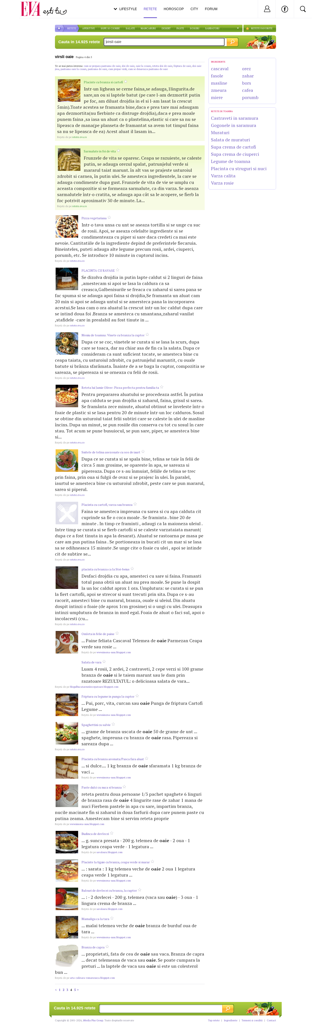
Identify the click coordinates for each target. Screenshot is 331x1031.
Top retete (214, 1020)
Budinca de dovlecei (95, 834)
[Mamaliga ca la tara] (67, 927)
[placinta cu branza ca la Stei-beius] (67, 577)
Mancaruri (148, 28)
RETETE (71, 28)
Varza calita (223, 176)
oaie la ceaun (143, 66)
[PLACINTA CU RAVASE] (67, 279)
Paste (180, 28)
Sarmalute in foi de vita (100, 151)
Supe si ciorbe (110, 28)
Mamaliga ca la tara (95, 919)
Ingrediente (230, 1020)
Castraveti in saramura (234, 118)
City (194, 9)
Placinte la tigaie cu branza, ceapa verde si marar (116, 862)
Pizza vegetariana (94, 218)
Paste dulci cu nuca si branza (102, 787)
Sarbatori (212, 28)
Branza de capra (93, 947)
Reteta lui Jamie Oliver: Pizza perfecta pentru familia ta (120, 387)
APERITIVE (88, 28)
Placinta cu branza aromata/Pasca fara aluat (113, 759)
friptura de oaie (182, 66)
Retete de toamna (222, 111)
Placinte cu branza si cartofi (103, 82)
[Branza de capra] (67, 955)
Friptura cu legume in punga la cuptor (108, 696)
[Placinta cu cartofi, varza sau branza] (67, 513)
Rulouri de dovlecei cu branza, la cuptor (109, 890)
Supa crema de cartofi (233, 147)
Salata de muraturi (230, 140)
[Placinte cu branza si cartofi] (69, 90)
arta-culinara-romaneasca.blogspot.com (85, 977)
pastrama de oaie (97, 69)
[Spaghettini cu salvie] (67, 733)
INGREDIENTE (218, 61)
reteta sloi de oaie (162, 66)
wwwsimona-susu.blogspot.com (106, 652)
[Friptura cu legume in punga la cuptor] (67, 705)
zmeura (219, 90)
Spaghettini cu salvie (96, 725)
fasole (217, 76)
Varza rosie (222, 183)
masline (219, 83)
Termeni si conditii (252, 1020)
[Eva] (33, 5)
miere (217, 97)
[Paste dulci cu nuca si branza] (67, 796)
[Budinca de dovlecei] (67, 842)
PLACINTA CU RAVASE (98, 270)
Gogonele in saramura (233, 125)
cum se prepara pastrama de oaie (102, 66)
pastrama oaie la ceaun (73, 69)
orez (246, 69)
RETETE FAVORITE (261, 28)
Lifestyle (128, 9)
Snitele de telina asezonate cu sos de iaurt (111, 452)
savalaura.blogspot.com (102, 852)
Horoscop (174, 9)
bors (246, 83)
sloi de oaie (128, 66)
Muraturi (220, 132)
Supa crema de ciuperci (235, 154)
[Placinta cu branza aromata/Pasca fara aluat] (67, 767)
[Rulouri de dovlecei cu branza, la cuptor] (67, 899)
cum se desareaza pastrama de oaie (148, 69)
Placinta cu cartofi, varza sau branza (107, 504)
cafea (247, 90)
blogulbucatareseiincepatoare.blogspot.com (86, 686)
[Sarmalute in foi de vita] (69, 159)
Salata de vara (91, 662)
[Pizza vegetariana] (67, 226)
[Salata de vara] (67, 670)
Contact (271, 1020)
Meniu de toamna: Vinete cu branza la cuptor (113, 335)
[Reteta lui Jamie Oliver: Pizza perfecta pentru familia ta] (67, 396)
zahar (248, 76)
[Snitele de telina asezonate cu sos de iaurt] (67, 460)
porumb (250, 97)
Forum (211, 9)
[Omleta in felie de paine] (67, 642)
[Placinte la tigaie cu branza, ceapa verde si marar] (67, 870)
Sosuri (194, 28)
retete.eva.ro (72, 137)
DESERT (166, 28)
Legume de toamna (230, 161)
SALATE (130, 28)
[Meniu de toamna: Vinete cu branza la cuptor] (67, 343)
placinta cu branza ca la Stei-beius (105, 569)
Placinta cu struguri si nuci (239, 168)
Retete (150, 9)
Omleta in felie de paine (98, 634)
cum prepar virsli (117, 69)
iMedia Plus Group (93, 1020)
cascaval (220, 69)
